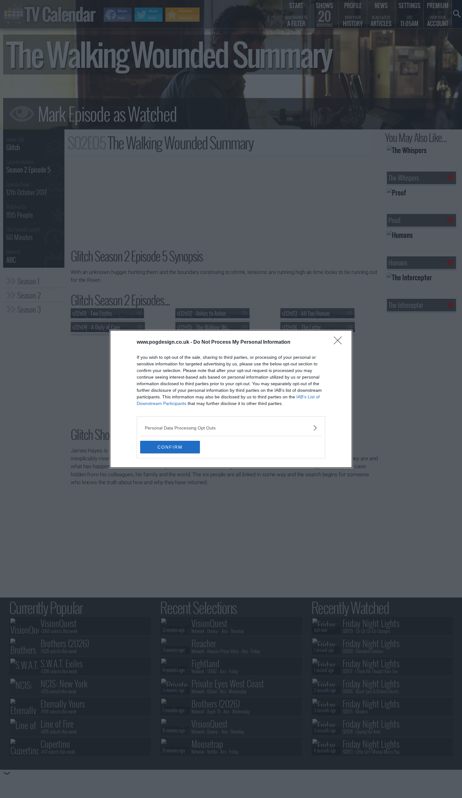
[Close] (340, 342)
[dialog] (231, 399)
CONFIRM (170, 447)
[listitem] (231, 427)
